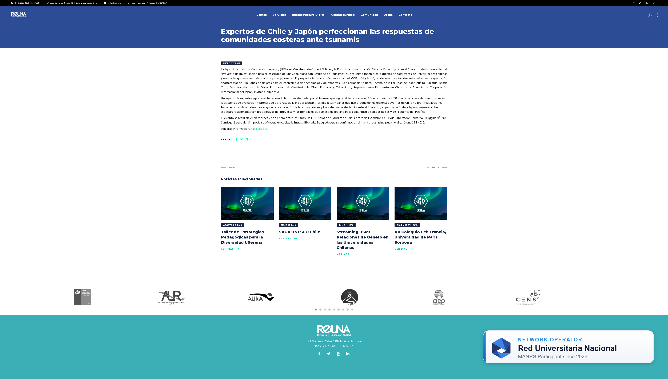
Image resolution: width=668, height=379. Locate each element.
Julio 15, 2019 (288, 225)
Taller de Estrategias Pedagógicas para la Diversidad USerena (242, 237)
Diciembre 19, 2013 (407, 225)
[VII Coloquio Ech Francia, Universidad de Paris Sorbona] (421, 203)
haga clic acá (259, 128)
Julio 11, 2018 (346, 225)
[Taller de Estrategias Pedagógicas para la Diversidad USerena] (247, 203)
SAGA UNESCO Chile (299, 232)
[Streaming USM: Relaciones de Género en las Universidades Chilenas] (363, 203)
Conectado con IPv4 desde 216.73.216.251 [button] (149, 3)
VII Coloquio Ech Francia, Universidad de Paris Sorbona (420, 237)
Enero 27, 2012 (231, 63)
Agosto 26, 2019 (232, 225)
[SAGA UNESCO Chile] (305, 203)
